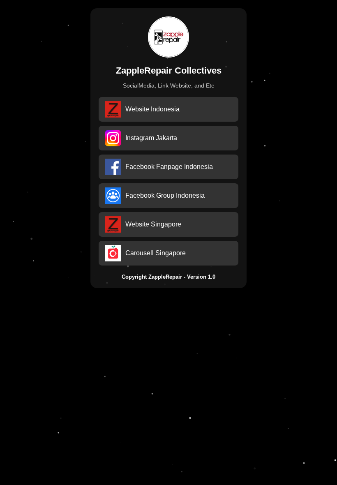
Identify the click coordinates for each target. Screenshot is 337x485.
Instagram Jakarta (151, 137)
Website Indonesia (152, 109)
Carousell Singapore (155, 252)
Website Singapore (153, 224)
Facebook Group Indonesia (165, 195)
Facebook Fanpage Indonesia (169, 166)
